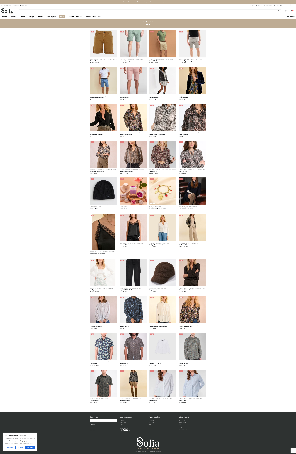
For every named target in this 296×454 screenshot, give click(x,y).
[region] (20, 442)
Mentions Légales (183, 429)
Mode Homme (123, 424)
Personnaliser (10, 447)
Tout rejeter (20, 447)
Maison (40, 17)
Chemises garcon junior (154, 361)
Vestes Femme (158, 96)
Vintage (31, 17)
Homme (13, 17)
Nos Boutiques (152, 422)
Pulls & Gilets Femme (156, 243)
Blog (253, 5)
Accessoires (151, 206)
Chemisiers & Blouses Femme (96, 132)
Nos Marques (291, 17)
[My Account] (286, 11)
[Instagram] (293, 5)
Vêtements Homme (139, 59)
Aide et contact (269, 5)
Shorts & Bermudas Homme (109, 59)
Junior (23, 17)
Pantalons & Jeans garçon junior (134, 288)
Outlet (62, 17)
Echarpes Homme (93, 206)
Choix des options (114, 32)
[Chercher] (278, 11)
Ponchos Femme (185, 206)
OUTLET (153, 96)
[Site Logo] (7, 11)
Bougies (121, 206)
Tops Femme (104, 251)
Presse (150, 427)
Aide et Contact (182, 422)
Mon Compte (182, 420)
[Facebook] (287, 5)
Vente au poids (51, 17)
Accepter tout (30, 447)
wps (160, 451)
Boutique (122, 420)
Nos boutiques (279, 5)
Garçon (121, 288)
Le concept (260, 5)
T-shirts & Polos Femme (131, 243)
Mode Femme (123, 422)
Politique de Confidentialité (185, 427)
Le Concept (151, 420)
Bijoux (156, 206)
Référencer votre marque (155, 424)
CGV (180, 424)
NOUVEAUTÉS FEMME (75, 17)
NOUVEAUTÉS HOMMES (93, 17)
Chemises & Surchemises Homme (126, 325)
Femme (4, 17)
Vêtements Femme (165, 96)
